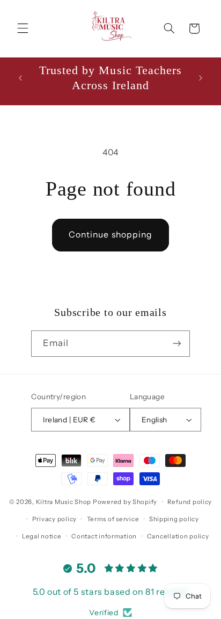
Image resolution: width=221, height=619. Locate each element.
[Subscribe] (177, 343)
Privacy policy (54, 519)
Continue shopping (110, 234)
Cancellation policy (178, 536)
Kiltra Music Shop (64, 502)
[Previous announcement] (20, 78)
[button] (22, 28)
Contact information (104, 536)
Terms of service (113, 519)
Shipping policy (174, 519)
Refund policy (189, 502)
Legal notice (42, 536)
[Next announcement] (200, 78)
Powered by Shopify (125, 502)
